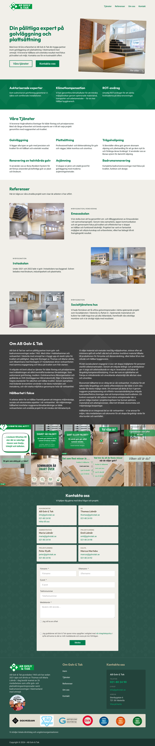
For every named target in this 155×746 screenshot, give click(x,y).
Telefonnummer (46, 591)
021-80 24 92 (86, 558)
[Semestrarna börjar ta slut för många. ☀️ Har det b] (46, 470)
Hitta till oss (44, 521)
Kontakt (142, 6)
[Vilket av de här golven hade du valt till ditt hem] (139, 470)
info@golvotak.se (47, 515)
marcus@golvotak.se (90, 554)
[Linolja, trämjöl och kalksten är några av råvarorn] (15, 439)
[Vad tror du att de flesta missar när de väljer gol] (108, 470)
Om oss (131, 6)
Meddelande (45, 602)
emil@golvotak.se (89, 536)
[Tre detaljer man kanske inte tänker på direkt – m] (139, 439)
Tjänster (108, 6)
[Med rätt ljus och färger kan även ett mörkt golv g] (46, 439)
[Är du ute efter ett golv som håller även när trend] (15, 470)
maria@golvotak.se (47, 536)
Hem (65, 671)
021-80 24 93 (86, 518)
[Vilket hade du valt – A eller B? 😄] (108, 439)
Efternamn (83, 569)
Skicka (78, 642)
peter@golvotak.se (47, 554)
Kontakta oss (47, 63)
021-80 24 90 (45, 518)
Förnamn (43, 569)
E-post (42, 580)
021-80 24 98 (86, 540)
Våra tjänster (21, 63)
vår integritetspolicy (104, 633)
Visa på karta (116, 704)
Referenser (120, 6)
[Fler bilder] (112, 46)
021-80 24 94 (45, 540)
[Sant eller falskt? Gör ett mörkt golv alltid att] (77, 439)
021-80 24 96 (45, 558)
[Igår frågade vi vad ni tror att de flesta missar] (77, 470)
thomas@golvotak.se (90, 515)
